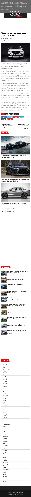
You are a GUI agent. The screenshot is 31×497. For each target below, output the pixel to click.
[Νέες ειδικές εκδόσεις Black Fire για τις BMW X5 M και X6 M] (15, 145)
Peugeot (5, 452)
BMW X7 (6, 30)
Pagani (5, 450)
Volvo (4, 481)
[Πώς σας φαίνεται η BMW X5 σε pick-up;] (15, 192)
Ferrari (4, 400)
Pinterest (10, 119)
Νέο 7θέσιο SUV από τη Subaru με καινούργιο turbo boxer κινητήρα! (16, 325)
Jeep (4, 419)
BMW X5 (11, 114)
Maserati (5, 436)
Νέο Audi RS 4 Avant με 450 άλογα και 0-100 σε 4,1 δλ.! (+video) (17, 272)
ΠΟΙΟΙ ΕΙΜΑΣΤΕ (12, 494)
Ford (4, 404)
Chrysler (5, 385)
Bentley (5, 378)
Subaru (5, 471)
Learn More (13, 11)
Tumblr (4, 119)
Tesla (4, 474)
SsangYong (6, 469)
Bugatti (5, 379)
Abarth (5, 364)
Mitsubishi (5, 445)
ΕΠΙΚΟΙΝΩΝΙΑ (20, 494)
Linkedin (22, 117)
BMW (7, 114)
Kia (4, 421)
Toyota (5, 476)
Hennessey (6, 409)
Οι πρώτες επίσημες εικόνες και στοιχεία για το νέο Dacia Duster (16, 305)
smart (4, 483)
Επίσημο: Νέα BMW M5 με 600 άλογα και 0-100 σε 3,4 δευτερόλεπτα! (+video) (16, 332)
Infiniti (4, 416)
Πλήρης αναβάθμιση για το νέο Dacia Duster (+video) (17, 292)
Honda (4, 412)
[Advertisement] (12, 252)
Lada (4, 422)
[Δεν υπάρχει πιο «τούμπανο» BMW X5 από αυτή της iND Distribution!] (15, 169)
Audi (4, 374)
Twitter (10, 117)
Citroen (5, 386)
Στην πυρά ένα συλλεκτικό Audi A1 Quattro (16, 311)
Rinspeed (5, 462)
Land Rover (6, 428)
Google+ (16, 117)
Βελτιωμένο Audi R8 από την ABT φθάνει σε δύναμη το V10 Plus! (16, 278)
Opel (4, 448)
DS (3, 391)
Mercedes (5, 441)
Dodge (4, 398)
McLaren (5, 440)
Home (2, 30)
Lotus (4, 431)
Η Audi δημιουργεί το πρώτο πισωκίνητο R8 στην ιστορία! (15, 298)
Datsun (5, 397)
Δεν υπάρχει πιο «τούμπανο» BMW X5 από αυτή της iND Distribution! (15, 180)
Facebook (4, 117)
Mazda (5, 438)
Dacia (4, 393)
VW (4, 479)
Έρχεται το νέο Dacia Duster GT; (16, 284)
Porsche (5, 454)
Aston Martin (6, 373)
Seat (4, 465)
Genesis (5, 407)
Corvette (5, 390)
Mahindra (5, 434)
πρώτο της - (17, 97)
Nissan (5, 447)
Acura (4, 367)
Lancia (4, 426)
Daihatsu (5, 395)
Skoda (4, 467)
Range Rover (6, 459)
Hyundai (5, 414)
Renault (5, 460)
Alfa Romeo (6, 369)
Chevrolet (5, 383)
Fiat (4, 402)
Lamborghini (6, 424)
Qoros (4, 457)
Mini (4, 443)
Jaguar (5, 417)
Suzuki (4, 472)
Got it (19, 11)
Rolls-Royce (6, 464)
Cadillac (5, 381)
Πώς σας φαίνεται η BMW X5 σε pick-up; (13, 203)
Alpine (4, 371)
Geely (4, 405)
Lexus (4, 429)
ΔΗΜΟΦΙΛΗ (5, 267)
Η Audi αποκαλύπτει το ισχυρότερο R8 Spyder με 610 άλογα (17, 318)
